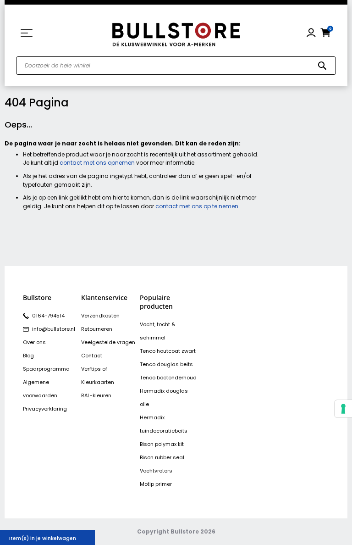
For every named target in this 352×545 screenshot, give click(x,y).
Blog (28, 355)
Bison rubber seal (162, 457)
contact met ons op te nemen (196, 206)
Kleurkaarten (97, 382)
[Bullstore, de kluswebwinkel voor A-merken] (176, 33)
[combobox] (176, 65)
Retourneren (96, 329)
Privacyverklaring (45, 408)
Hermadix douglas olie (164, 397)
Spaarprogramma (46, 369)
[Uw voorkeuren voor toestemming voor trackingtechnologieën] (343, 408)
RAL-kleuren (96, 395)
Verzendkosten (100, 315)
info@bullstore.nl (53, 329)
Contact (91, 355)
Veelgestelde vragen (108, 342)
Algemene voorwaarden (40, 388)
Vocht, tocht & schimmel (157, 331)
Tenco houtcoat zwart (168, 351)
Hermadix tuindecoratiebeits (163, 424)
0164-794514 (48, 315)
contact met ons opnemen (97, 163)
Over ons (34, 342)
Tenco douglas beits (166, 364)
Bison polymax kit (162, 444)
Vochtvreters (156, 470)
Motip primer (156, 484)
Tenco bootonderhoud (168, 377)
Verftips (91, 369)
